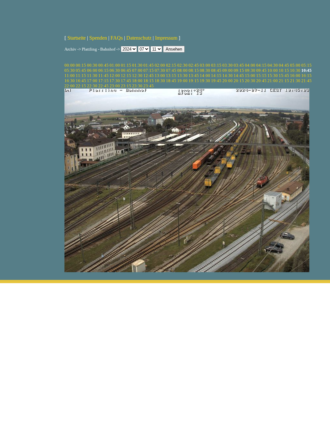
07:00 (137, 70)
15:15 (261, 75)
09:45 (261, 70)
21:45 (306, 80)
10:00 (272, 70)
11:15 (81, 75)
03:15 (216, 65)
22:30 (92, 85)
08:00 (182, 70)
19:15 (194, 80)
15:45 (284, 75)
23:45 (148, 85)
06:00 (92, 70)
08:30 (205, 70)
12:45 (148, 75)
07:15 (148, 70)
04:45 (284, 65)
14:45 (239, 75)
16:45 (81, 80)
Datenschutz (138, 38)
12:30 (137, 75)
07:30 (160, 70)
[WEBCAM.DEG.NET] (165, 15)
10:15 (284, 70)
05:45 (81, 70)
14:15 (216, 75)
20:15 (239, 80)
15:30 (272, 75)
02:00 (160, 65)
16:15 (306, 75)
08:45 (216, 70)
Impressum (166, 38)
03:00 (205, 65)
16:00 (295, 75)
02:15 (171, 65)
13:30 (182, 75)
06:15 (103, 70)
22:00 (69, 85)
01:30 (137, 65)
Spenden (98, 38)
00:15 (81, 65)
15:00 (250, 75)
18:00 (137, 80)
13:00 (160, 75)
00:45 (103, 65)
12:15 (126, 75)
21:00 (272, 80)
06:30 (115, 70)
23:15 (126, 85)
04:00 (250, 65)
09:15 (239, 70)
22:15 (81, 85)
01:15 (126, 65)
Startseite (76, 38)
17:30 (115, 80)
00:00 (69, 65)
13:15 (171, 75)
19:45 (216, 80)
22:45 (103, 85)
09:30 (250, 70)
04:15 (261, 65)
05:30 (69, 70)
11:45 (103, 75)
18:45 (171, 80)
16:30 (69, 80)
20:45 (261, 80)
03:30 (227, 65)
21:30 (295, 80)
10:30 (295, 70)
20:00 (227, 80)
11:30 (92, 75)
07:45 (171, 70)
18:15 (148, 80)
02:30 (182, 65)
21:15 (284, 80)
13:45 (194, 75)
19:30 (205, 80)
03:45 (239, 65)
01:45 (148, 65)
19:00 (182, 80)
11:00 (69, 75)
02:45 (194, 65)
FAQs (117, 38)
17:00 (92, 80)
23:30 (137, 85)
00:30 (92, 65)
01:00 (115, 65)
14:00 (205, 75)
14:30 (227, 75)
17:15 (103, 80)
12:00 (115, 75)
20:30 (250, 80)
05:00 (295, 65)
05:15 (306, 65)
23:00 (115, 85)
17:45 (126, 80)
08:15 (194, 70)
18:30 (160, 80)
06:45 (126, 70)
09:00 (227, 70)
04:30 (272, 65)
